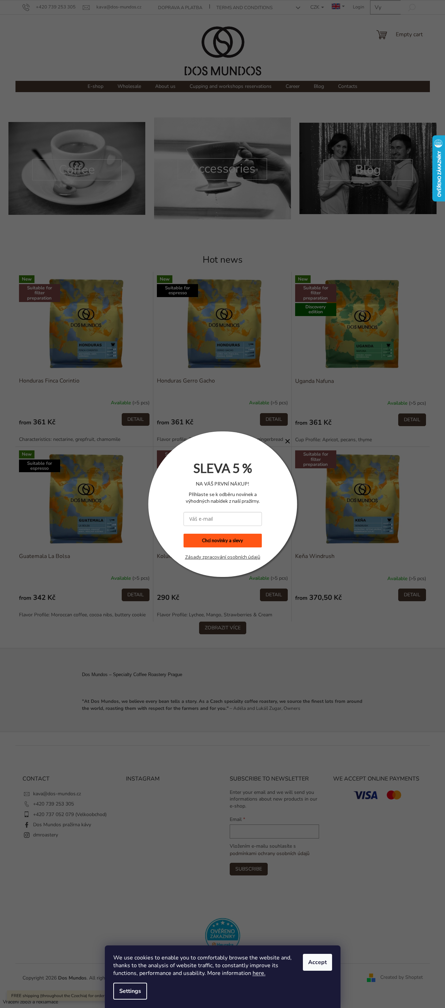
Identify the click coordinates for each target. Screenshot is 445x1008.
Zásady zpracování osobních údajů (222, 557)
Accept (317, 962)
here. (259, 973)
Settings (130, 991)
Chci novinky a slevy (222, 540)
